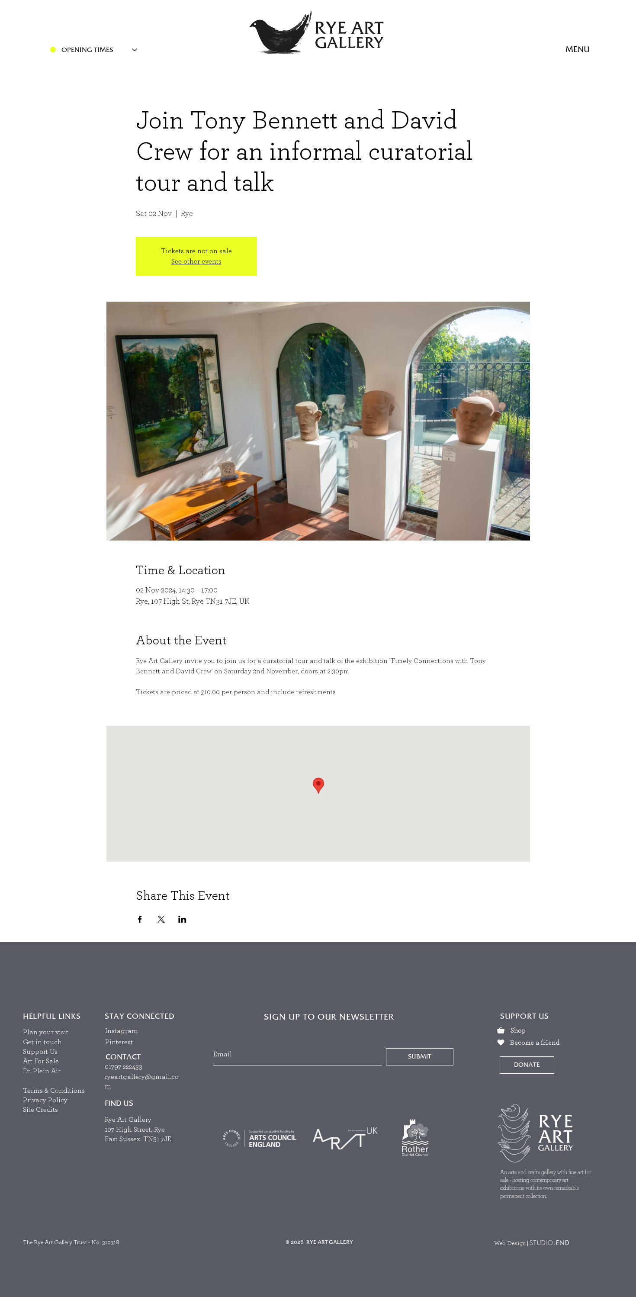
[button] (577, 50)
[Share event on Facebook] (140, 919)
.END (561, 1243)
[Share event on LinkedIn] (182, 919)
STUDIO (541, 1243)
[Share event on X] (161, 919)
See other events (196, 261)
